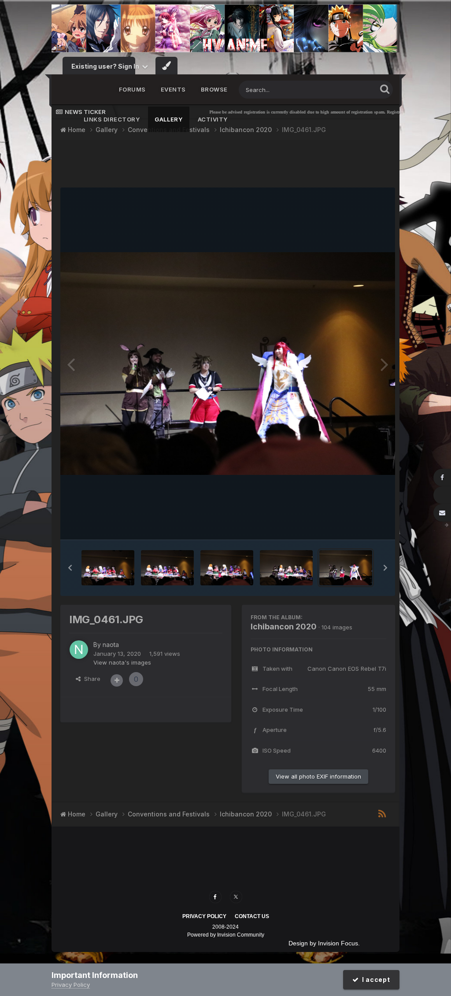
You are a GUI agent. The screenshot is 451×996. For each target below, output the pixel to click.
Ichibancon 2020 (284, 626)
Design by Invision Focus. (324, 943)
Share (90, 678)
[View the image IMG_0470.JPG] (107, 567)
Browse (214, 89)
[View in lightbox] (227, 363)
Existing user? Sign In (106, 66)
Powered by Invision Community (225, 935)
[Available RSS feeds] (382, 814)
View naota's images (122, 662)
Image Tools (359, 524)
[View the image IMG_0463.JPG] (286, 567)
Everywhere (348, 89)
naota (111, 644)
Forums (132, 89)
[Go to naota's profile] (79, 649)
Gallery (169, 119)
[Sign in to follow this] (117, 680)
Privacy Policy (204, 916)
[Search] (385, 89)
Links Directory (112, 119)
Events (173, 89)
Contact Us (252, 916)
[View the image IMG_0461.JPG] (345, 567)
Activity (213, 119)
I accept (374, 979)
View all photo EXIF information (318, 776)
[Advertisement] (227, 165)
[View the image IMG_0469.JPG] (167, 567)
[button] (70, 567)
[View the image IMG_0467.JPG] (226, 567)
